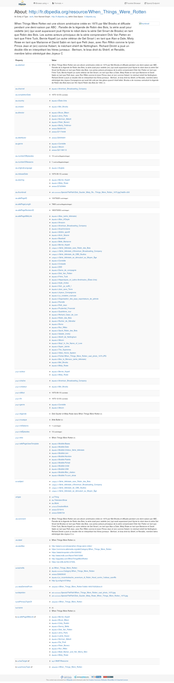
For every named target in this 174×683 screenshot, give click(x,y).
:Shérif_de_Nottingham (64, 337)
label (18, 540)
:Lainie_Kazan (60, 636)
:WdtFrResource (60, 661)
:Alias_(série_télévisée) (64, 216)
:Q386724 (58, 512)
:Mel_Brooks (60, 106)
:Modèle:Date (60, 446)
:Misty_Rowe (60, 183)
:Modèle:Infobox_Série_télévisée (68, 450)
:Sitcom (58, 146)
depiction (20, 592)
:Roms (57, 324)
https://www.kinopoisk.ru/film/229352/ (67, 552)
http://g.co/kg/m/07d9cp (61, 580)
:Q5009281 (59, 137)
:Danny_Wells (60, 626)
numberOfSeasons (24, 162)
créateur (21, 386)
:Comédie (59, 143)
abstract (20, 65)
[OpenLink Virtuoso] (66, 677)
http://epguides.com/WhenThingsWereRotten (70, 558)
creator (19, 106)
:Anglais (58, 168)
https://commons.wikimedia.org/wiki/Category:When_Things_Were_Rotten (81, 549)
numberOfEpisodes (24, 156)
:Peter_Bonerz (61, 122)
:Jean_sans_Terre (62, 289)
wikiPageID (21, 198)
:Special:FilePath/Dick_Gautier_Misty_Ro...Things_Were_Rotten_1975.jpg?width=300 (91, 192)
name (19, 607)
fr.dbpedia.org (90, 16)
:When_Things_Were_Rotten (64, 568)
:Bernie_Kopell (61, 180)
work (31, 16)
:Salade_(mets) (61, 333)
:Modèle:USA (60, 469)
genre (19, 143)
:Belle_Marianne (61, 241)
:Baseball (58, 238)
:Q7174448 (59, 131)
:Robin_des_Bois (62, 318)
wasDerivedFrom (23, 586)
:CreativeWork (60, 506)
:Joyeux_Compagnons (64, 292)
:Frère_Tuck (60, 276)
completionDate (23, 94)
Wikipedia (69, 680)
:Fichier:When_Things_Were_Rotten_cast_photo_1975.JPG (79, 356)
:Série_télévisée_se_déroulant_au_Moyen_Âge (74, 257)
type (18, 497)
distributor (20, 137)
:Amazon (58, 222)
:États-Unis (59, 100)
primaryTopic (23, 667)
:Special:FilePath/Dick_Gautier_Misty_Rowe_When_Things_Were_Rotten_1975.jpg (90, 595)
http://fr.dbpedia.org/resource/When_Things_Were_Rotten (87, 11)
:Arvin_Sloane (60, 235)
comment (20, 518)
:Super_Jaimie (61, 346)
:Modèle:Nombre (61, 456)
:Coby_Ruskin (60, 623)
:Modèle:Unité (60, 466)
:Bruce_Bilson (60, 112)
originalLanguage (23, 168)
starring (19, 180)
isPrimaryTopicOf (23, 601)
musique (21, 419)
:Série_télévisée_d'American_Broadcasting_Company (77, 251)
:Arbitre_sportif (61, 232)
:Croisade (59, 263)
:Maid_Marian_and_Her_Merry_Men (69, 651)
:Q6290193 (59, 128)
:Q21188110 (59, 150)
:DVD (57, 267)
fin (18, 398)
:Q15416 (58, 509)
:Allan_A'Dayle (61, 219)
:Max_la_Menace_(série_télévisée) (69, 359)
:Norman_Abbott (61, 119)
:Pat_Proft (59, 642)
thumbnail (20, 192)
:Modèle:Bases (61, 443)
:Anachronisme (61, 228)
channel (19, 88)
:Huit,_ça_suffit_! (61, 286)
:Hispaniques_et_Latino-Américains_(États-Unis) (74, 279)
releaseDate (21, 174)
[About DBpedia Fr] (22, 3)
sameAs (19, 568)
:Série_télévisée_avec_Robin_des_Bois (71, 248)
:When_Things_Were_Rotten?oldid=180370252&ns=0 (77, 586)
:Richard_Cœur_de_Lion (65, 314)
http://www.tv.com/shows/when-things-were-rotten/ (72, 546)
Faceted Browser (133, 3)
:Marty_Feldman (61, 125)
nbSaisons (21, 425)
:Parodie (58, 302)
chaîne (20, 380)
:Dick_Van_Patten (62, 273)
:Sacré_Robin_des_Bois (64, 330)
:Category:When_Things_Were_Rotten (73, 571)
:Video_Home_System (64, 352)
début (20, 392)
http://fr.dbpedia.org (59, 16)
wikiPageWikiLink (23, 216)
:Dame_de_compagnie (64, 270)
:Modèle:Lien (60, 453)
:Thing (55, 497)
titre (19, 437)
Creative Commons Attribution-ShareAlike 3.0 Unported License (108, 680)
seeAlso (20, 546)
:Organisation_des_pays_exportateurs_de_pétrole (75, 298)
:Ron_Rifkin (59, 327)
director (19, 112)
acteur (20, 371)
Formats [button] (58, 3)
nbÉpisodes (22, 431)
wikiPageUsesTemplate (27, 443)
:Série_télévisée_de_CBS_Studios (69, 254)
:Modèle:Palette (61, 459)
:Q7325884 (59, 186)
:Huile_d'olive (60, 283)
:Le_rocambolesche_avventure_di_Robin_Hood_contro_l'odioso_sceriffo (84, 577)
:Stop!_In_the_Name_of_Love (67, 343)
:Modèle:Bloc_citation (63, 472)
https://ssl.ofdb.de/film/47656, (63, 562)
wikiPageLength (23, 204)
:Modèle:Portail (61, 462)
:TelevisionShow (59, 500)
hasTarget (22, 661)
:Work (55, 503)
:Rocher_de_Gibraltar (63, 321)
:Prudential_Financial (63, 308)
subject (19, 481)
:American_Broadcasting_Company (69, 88)
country (19, 100)
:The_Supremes (61, 349)
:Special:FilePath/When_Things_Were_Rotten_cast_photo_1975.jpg (84, 592)
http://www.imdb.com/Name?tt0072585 (67, 555)
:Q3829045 (59, 574)
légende (20, 413)
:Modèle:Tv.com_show (64, 475)
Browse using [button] (41, 3)
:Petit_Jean (59, 305)
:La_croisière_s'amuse (64, 295)
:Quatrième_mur (61, 311)
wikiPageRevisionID (24, 210)
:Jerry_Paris (60, 115)
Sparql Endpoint (153, 3)
